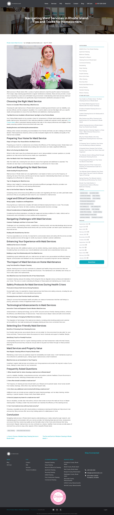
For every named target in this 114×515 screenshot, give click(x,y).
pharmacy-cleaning (84, 217)
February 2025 (83, 232)
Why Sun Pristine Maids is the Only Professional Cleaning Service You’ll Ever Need (90, 138)
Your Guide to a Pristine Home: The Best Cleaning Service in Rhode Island (90, 99)
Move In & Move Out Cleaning (53, 467)
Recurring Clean (83, 81)
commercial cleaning (85, 195)
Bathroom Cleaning (84, 54)
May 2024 (81, 247)
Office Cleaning (83, 79)
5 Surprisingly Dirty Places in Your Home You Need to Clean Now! (90, 160)
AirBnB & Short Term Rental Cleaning (88, 49)
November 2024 (83, 237)
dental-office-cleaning (85, 211)
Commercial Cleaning (84, 62)
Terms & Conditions (31, 470)
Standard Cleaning (84, 90)
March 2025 (82, 229)
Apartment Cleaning (84, 51)
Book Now (91, 262)
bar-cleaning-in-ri (84, 206)
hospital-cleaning (97, 211)
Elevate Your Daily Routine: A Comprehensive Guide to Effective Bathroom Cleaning (88, 184)
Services (53, 3)
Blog (82, 3)
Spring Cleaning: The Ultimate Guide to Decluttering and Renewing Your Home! (90, 179)
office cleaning (96, 198)
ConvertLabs (41, 510)
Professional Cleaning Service (87, 201)
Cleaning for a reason (97, 217)
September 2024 (83, 242)
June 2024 (82, 245)
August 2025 (82, 226)
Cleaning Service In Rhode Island (87, 60)
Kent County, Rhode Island (71, 469)
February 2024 (83, 255)
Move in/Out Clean (84, 76)
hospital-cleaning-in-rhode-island (88, 214)
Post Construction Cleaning (52, 477)
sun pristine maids (94, 193)
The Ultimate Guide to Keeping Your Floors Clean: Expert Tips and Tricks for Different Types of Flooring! (91, 173)
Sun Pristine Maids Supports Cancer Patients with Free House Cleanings (89, 104)
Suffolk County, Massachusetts (72, 483)
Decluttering (82, 65)
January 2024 (82, 258)
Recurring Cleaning (50, 472)
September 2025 (83, 224)
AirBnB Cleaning (49, 475)
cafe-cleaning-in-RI (95, 206)
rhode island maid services (23, 430)
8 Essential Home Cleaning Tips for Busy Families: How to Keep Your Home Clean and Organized (91, 150)
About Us (67, 3)
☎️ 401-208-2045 (100, 3)
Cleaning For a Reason (85, 57)
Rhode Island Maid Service (15, 43)
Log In (105, 510)
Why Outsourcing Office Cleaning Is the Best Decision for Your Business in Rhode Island (90, 120)
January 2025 (82, 234)
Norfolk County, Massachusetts (72, 485)
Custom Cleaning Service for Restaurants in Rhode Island (91, 114)
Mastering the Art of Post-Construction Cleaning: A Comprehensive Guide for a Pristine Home (90, 166)
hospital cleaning (83, 73)
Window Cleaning (83, 92)
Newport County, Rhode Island (72, 471)
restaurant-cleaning (85, 209)
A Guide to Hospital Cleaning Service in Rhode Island (90, 109)
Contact (76, 3)
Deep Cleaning (83, 68)
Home (46, 3)
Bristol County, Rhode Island (71, 467)
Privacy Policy (62, 513)
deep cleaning (11, 430)
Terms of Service (71, 513)
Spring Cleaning (83, 87)
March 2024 (82, 252)
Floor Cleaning (83, 71)
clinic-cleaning (95, 209)
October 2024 (83, 239)
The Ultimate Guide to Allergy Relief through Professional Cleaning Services (91, 155)
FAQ (60, 3)
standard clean (83, 193)
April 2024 (82, 250)
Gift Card (89, 3)
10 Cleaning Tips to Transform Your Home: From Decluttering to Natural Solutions (91, 144)
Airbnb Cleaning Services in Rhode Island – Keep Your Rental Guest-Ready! (91, 126)
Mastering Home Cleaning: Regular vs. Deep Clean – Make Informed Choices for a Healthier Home (91, 131)
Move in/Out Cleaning (85, 198)
